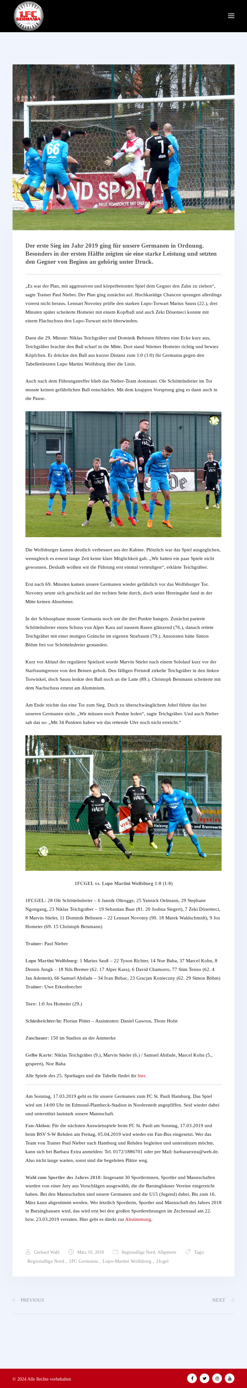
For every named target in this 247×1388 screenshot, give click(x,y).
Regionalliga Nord (138, 1252)
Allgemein (166, 1252)
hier (141, 1075)
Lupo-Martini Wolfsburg (127, 1261)
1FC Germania (83, 1261)
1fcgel (162, 1261)
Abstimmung (138, 1219)
